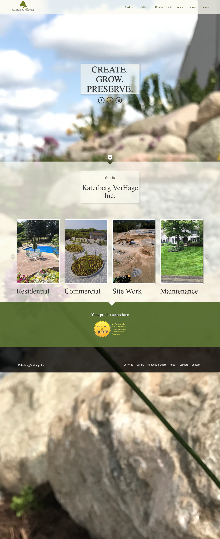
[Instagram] (110, 100)
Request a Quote (163, 7)
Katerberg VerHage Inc (31, 365)
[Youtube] (118, 100)
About (180, 7)
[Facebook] (101, 100)
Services (129, 7)
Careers (192, 7)
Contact (205, 7)
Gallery (144, 7)
